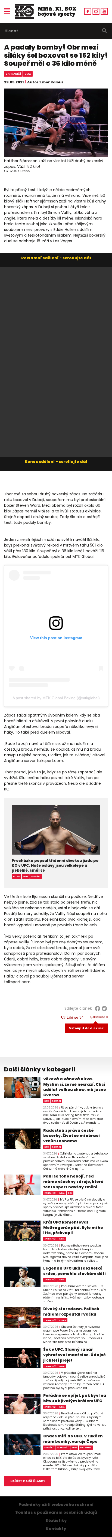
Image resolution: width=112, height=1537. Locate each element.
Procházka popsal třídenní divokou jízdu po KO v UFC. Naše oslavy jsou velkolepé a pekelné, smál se (55, 865)
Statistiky (56, 1520)
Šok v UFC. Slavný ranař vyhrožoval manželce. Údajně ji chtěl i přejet (74, 1355)
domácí (36, 876)
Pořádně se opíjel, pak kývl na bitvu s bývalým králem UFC (74, 1398)
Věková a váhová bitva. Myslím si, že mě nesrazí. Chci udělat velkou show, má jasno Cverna (74, 1087)
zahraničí (13, 74)
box (28, 74)
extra (16, 876)
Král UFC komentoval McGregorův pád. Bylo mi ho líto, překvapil (73, 1227)
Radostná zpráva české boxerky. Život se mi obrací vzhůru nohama (71, 1136)
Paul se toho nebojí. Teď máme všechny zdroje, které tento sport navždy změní (73, 1181)
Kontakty (56, 1528)
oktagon (85, 1447)
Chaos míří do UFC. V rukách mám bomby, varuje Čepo (73, 1439)
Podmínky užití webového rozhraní (56, 1504)
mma (25, 876)
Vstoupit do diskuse (86, 1028)
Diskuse (101, 1017)
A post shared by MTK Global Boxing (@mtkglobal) (56, 698)
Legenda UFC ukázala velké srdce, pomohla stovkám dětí (74, 1271)
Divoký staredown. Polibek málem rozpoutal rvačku (71, 1311)
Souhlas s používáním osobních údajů (56, 1512)
